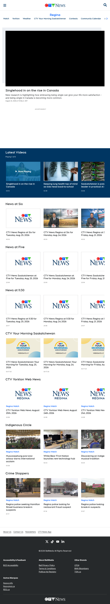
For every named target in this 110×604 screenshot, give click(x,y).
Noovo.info (8, 583)
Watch (6, 19)
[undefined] (23, 177)
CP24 (76, 565)
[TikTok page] (52, 541)
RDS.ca (6, 589)
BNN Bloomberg (81, 568)
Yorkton (16, 19)
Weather (27, 19)
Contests (73, 19)
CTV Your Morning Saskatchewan (50, 19)
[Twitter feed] (47, 541)
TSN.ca (77, 572)
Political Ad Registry (47, 572)
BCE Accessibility (10, 565)
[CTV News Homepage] (55, 5)
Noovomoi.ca (9, 586)
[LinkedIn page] (63, 541)
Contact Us (18, 532)
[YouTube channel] (57, 541)
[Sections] (5, 5)
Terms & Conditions (47, 568)
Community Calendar (91, 19)
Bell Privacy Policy (47, 565)
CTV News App (44, 532)
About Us (7, 532)
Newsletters (30, 532)
